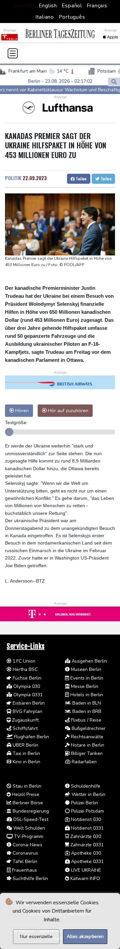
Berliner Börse (27, 803)
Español (72, 5)
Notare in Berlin (87, 745)
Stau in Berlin (26, 786)
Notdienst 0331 (87, 828)
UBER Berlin (24, 745)
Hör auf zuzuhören (67, 410)
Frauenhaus (24, 870)
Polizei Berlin (84, 803)
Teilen (81, 178)
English (48, 5)
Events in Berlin (86, 678)
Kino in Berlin (25, 762)
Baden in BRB (86, 711)
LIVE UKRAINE (85, 870)
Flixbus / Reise (85, 720)
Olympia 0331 (27, 695)
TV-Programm (28, 836)
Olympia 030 (26, 686)
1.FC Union (23, 661)
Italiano (44, 17)
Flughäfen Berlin (31, 737)
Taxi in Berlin (25, 753)
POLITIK (13, 177)
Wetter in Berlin (87, 794)
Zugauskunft (25, 720)
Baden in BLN (86, 703)
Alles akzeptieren (85, 936)
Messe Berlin (84, 686)
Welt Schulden (28, 828)
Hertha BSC (24, 669)
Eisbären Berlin (28, 703)
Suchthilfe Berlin (29, 878)
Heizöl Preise (25, 794)
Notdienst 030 (85, 819)
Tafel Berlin (24, 861)
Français (97, 5)
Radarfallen (83, 762)
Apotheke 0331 (87, 861)
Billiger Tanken (86, 753)
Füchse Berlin (26, 678)
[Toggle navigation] (12, 53)
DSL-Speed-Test (30, 819)
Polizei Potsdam (87, 811)
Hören (21, 410)
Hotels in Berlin (86, 695)
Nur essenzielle (36, 936)
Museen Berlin (85, 669)
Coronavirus (24, 853)
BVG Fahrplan (26, 711)
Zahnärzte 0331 (86, 845)
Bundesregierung (30, 811)
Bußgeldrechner (88, 728)
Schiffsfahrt (24, 728)
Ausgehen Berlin (88, 661)
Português (72, 17)
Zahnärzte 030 (85, 836)
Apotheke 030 (85, 853)
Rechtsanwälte (86, 737)
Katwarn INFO (84, 878)
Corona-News (26, 845)
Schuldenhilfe (85, 786)
